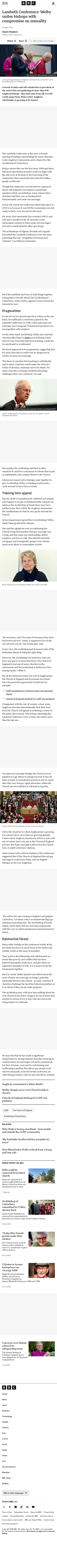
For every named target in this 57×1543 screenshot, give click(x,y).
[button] (5, 3)
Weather (6, 1472)
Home (4, 1394)
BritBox (5, 1483)
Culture (5, 1427)
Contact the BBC (32, 1516)
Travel (5, 1439)
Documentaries (9, 1467)
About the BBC (36, 1512)
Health (5, 1422)
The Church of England (22, 1110)
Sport (4, 1405)
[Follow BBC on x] (4, 1507)
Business (6, 1411)
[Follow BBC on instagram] (15, 1507)
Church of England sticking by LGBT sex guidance (30, 698)
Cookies (5, 1516)
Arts (4, 1433)
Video (4, 1455)
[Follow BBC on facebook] (10, 1507)
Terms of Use (7, 1512)
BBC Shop (6, 1478)
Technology (7, 1416)
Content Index (49, 1520)
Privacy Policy (49, 1512)
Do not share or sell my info (12, 1520)
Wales (27, 337)
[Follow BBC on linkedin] (27, 1507)
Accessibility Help (17, 1516)
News (4, 1399)
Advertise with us (46, 1516)
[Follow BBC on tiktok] (21, 1507)
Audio (4, 1450)
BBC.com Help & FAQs (33, 1520)
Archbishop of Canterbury (15, 1116)
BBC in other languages (14, 1493)
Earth (4, 1444)
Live (4, 1461)
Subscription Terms (21, 1512)
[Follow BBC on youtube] (33, 1507)
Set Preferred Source (10, 1524)
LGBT (6, 1110)
